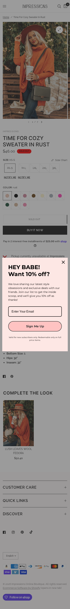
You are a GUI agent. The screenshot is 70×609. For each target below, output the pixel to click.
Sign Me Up (35, 326)
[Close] (63, 262)
